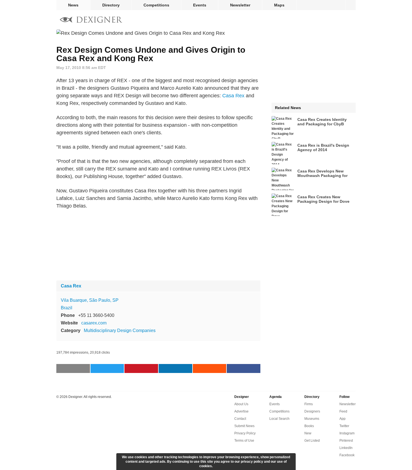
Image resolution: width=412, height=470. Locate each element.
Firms (308, 404)
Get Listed (312, 441)
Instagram (347, 433)
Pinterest (346, 441)
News (73, 5)
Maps (279, 5)
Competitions (156, 5)
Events (199, 5)
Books (309, 426)
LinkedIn (346, 448)
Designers (312, 411)
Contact (240, 419)
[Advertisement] (158, 245)
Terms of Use (244, 441)
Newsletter (240, 5)
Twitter (344, 426)
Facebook (347, 455)
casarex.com (94, 323)
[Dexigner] (91, 20)
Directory (111, 5)
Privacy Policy (245, 433)
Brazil (66, 307)
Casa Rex (233, 95)
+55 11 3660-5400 (96, 315)
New (307, 433)
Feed (343, 411)
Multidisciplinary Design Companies (120, 330)
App (342, 419)
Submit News (244, 426)
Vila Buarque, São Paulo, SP (90, 300)
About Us (241, 404)
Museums (311, 419)
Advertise (241, 411)
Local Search (279, 419)
